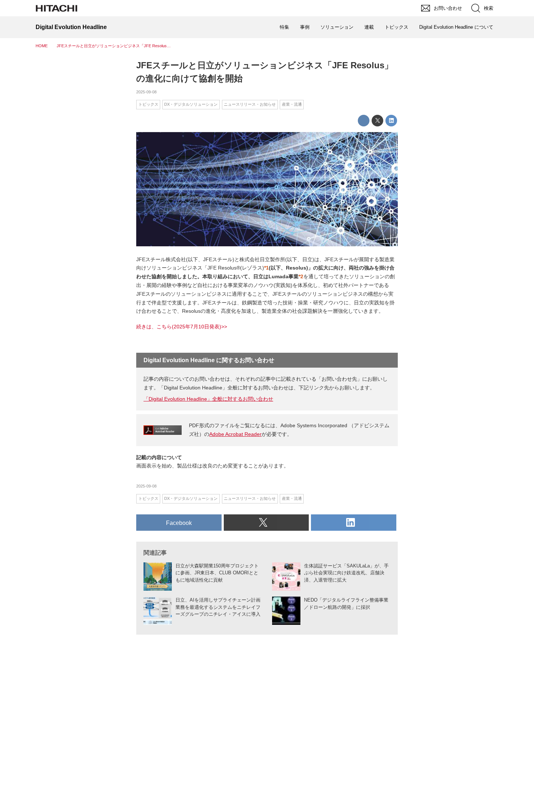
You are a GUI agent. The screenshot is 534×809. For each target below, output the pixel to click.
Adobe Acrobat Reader (235, 434)
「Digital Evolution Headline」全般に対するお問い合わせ (208, 399)
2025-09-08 (146, 92)
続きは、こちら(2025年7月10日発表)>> (181, 326)
